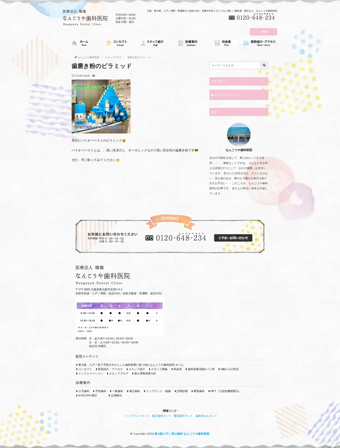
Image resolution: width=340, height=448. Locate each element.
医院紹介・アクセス (110, 369)
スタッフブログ (113, 57)
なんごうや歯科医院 (88, 57)
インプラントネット (137, 415)
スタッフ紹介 (137, 369)
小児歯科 (83, 391)
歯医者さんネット (206, 415)
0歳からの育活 (230, 369)
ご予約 (263, 31)
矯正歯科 (134, 391)
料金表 (178, 369)
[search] (264, 65)
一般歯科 (117, 391)
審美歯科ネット (183, 415)
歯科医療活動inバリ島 (201, 369)
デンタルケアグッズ (226, 95)
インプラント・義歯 (158, 391)
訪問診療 (182, 391)
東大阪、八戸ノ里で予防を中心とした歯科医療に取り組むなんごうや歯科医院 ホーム (131, 364)
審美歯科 (199, 391)
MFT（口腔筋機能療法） (226, 391)
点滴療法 (116, 395)
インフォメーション (90, 373)
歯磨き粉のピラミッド (139, 57)
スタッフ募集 (159, 369)
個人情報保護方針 (145, 373)
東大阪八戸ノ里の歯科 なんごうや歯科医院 (181, 433)
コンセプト (85, 369)
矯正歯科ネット (161, 415)
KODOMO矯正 (87, 395)
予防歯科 (100, 391)
